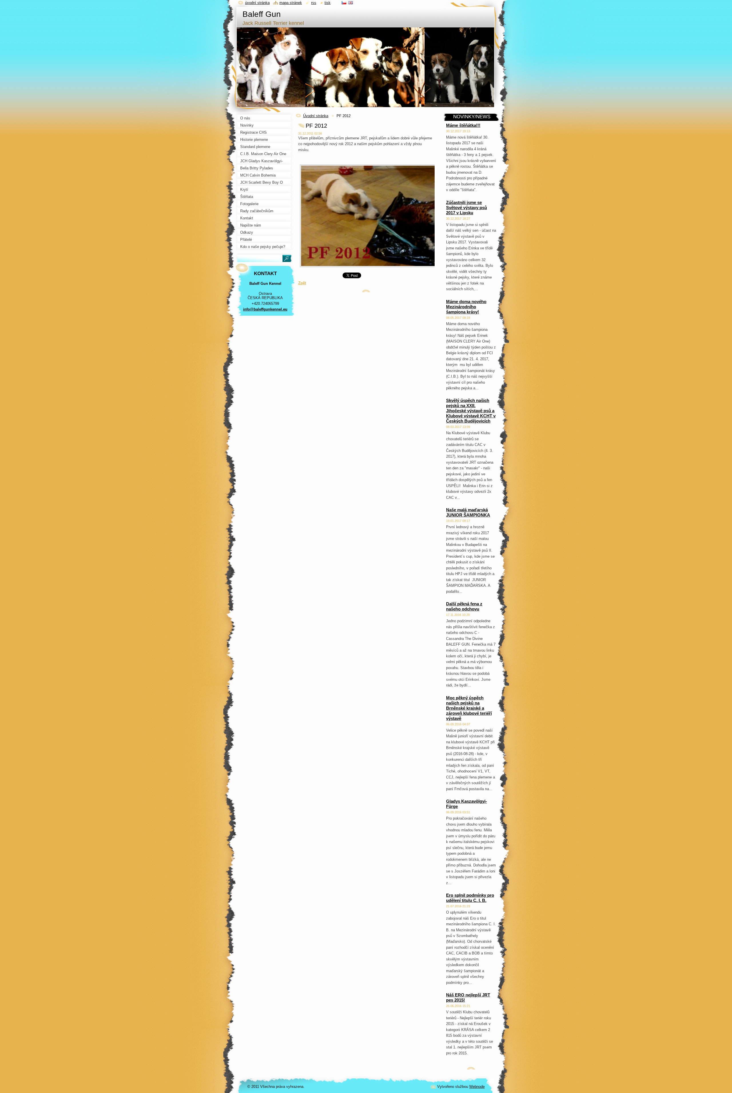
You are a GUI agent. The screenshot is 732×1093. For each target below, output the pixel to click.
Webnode (477, 1086)
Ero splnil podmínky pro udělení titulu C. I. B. (470, 898)
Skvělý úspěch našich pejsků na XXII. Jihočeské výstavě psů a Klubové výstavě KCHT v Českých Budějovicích (471, 410)
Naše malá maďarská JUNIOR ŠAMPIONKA (468, 512)
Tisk (328, 3)
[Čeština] (344, 2)
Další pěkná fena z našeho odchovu (464, 606)
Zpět (302, 283)
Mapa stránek (290, 3)
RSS (313, 3)
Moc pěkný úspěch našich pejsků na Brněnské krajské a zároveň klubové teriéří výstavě (469, 708)
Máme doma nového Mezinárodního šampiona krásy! (466, 306)
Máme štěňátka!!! (463, 125)
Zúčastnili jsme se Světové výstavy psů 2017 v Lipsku (466, 207)
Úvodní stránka (315, 116)
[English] (350, 2)
